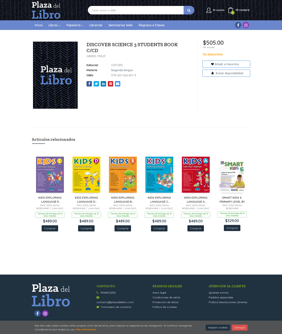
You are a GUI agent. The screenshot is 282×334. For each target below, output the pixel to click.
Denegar (239, 327)
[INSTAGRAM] (246, 25)
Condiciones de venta (166, 297)
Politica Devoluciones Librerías (228, 302)
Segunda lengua (122, 70)
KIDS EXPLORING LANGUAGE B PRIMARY (122, 199)
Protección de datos (166, 302)
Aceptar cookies (218, 327)
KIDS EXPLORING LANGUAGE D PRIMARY (86, 199)
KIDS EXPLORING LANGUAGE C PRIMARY (159, 199)
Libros (53, 25)
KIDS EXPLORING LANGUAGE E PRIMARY (50, 199)
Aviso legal (159, 292)
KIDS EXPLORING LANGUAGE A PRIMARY (195, 199)
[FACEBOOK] (238, 25)
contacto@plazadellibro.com (115, 302)
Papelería (73, 25)
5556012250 (108, 292)
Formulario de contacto (116, 307)
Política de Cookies (165, 307)
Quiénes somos (218, 292)
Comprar (50, 228)
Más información (86, 329)
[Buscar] (189, 10)
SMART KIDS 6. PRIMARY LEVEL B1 (232, 199)
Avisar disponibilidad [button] (229, 73)
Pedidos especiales (221, 297)
